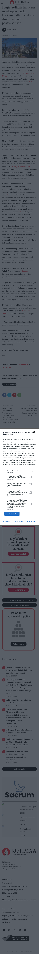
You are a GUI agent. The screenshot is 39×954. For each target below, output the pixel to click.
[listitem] (19, 471)
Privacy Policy (32, 521)
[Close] (35, 433)
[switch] (30, 477)
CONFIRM (12, 514)
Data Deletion (7, 521)
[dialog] (19, 477)
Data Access (19, 521)
